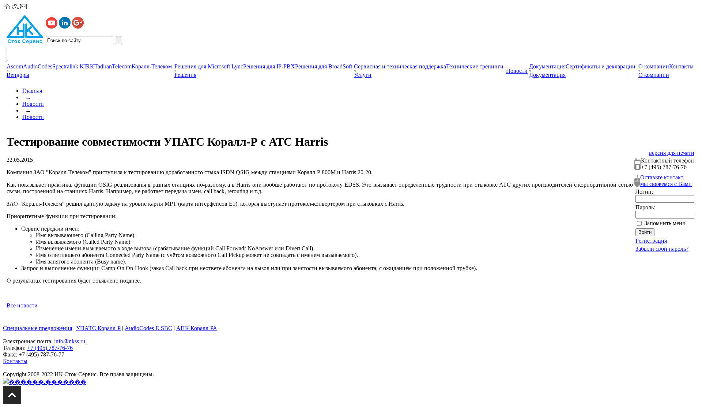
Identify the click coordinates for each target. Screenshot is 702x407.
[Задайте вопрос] (23, 7)
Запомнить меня (664, 223)
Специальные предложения (37, 328)
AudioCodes (37, 66)
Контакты (681, 66)
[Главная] (7, 7)
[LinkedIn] (65, 26)
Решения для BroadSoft (323, 66)
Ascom (15, 66)
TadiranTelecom (113, 66)
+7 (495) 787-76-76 (50, 348)
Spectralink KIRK (73, 66)
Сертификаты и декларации (600, 66)
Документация (547, 66)
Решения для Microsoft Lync (208, 66)
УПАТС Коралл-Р (98, 328)
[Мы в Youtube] (51, 26)
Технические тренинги (474, 66)
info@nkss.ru (69, 341)
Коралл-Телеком (152, 66)
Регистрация (651, 241)
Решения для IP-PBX (269, 66)
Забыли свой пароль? (661, 249)
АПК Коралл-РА (196, 328)
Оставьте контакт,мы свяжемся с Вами (666, 180)
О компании (653, 66)
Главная (32, 90)
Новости (33, 104)
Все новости (22, 305)
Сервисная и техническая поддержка (400, 66)
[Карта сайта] (15, 7)
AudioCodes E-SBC (148, 328)
